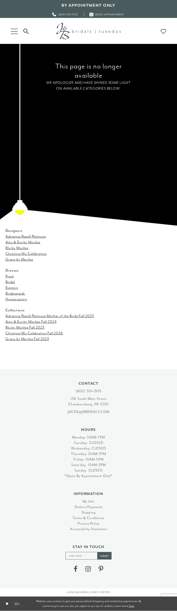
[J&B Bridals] (88, 31)
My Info (88, 501)
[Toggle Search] (26, 31)
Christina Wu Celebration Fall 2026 (34, 333)
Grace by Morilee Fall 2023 (27, 339)
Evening (12, 287)
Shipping (88, 512)
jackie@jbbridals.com (88, 412)
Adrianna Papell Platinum (26, 236)
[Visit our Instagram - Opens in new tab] (88, 569)
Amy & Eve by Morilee (23, 242)
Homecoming (16, 299)
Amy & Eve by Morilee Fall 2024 (31, 321)
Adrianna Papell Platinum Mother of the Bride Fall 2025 (50, 316)
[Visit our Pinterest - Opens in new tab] (101, 569)
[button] (14, 31)
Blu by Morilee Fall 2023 (25, 327)
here (131, 606)
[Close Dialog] (7, 604)
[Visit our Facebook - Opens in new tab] (75, 569)
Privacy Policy (89, 523)
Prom (10, 276)
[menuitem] (65, 14)
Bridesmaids (15, 293)
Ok (17, 604)
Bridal (10, 282)
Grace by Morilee (19, 259)
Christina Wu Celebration (26, 253)
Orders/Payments (88, 507)
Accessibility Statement (88, 529)
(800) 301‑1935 (89, 391)
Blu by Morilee (17, 248)
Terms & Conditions (89, 518)
